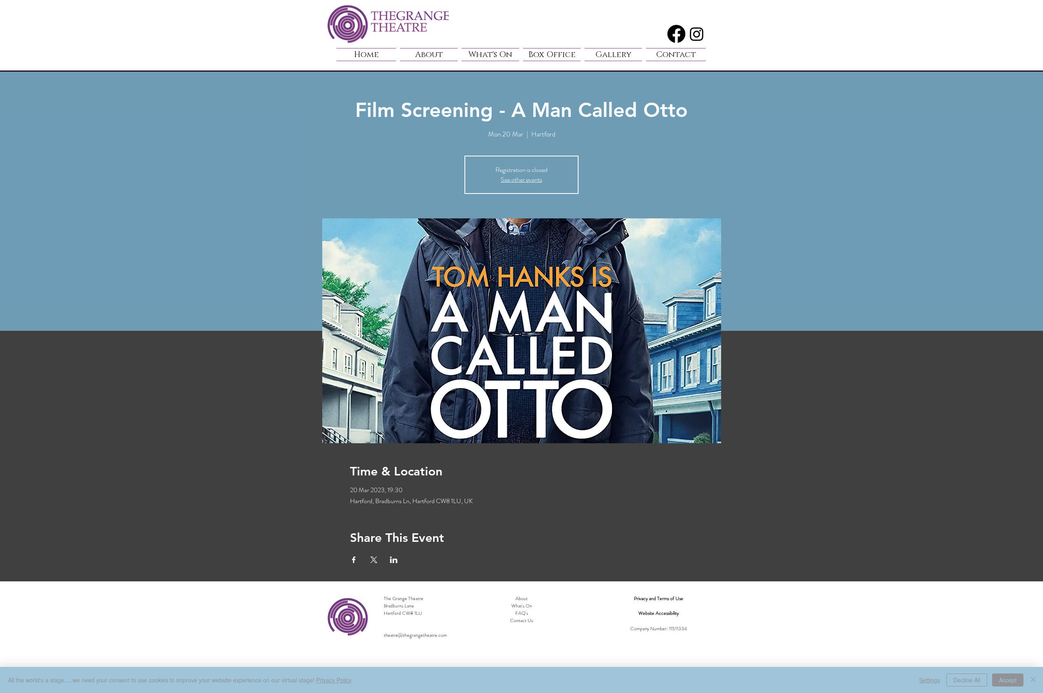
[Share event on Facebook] (354, 560)
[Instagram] (697, 34)
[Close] (1033, 679)
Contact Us (521, 620)
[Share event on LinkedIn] (394, 560)
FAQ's (521, 613)
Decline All (966, 680)
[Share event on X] (374, 560)
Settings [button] (929, 680)
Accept (1008, 680)
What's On (521, 605)
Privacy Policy (334, 680)
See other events (521, 179)
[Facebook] (676, 34)
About (521, 598)
